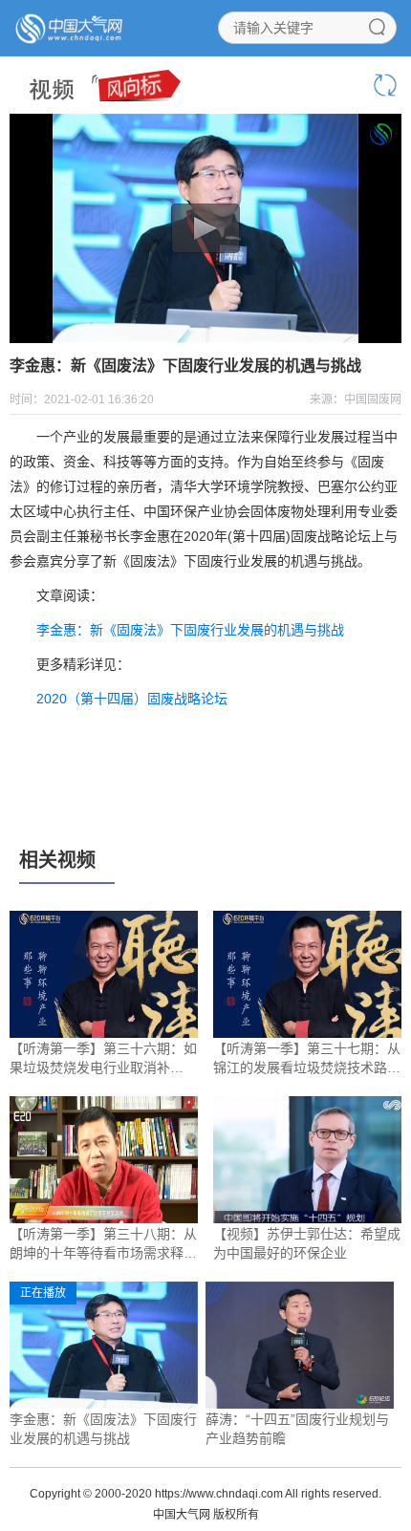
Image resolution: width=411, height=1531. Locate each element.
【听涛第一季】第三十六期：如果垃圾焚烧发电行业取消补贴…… (103, 1059)
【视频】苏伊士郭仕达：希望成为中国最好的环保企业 (306, 1243)
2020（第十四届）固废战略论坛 (131, 698)
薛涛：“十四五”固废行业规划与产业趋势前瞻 (297, 1429)
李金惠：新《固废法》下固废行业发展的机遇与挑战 (190, 629)
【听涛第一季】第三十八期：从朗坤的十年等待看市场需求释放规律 (103, 1244)
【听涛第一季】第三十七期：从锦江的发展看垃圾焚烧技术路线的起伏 (306, 1059)
